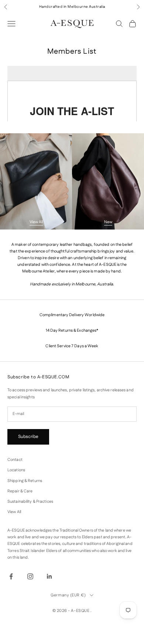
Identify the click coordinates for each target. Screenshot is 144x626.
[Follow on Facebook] (11, 576)
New (108, 222)
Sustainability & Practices (30, 502)
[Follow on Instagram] (30, 576)
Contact (15, 460)
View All (36, 222)
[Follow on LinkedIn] (49, 576)
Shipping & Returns (24, 481)
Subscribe (28, 436)
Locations (16, 470)
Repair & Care (19, 491)
